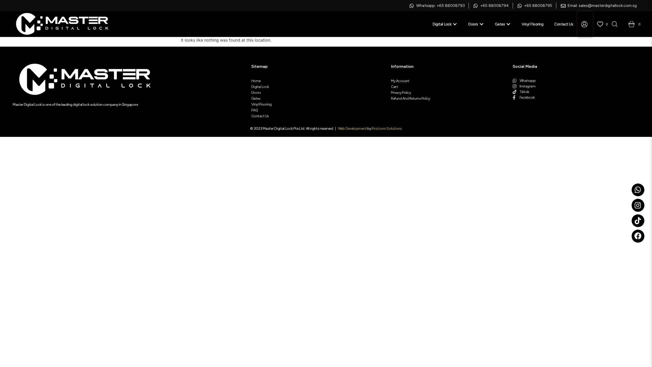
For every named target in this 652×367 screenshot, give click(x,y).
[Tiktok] (638, 220)
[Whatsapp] (638, 190)
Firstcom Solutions (387, 128)
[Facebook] (638, 236)
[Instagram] (638, 205)
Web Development (352, 128)
